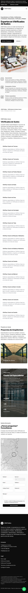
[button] (14, 454)
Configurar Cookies (5, 567)
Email (4, 482)
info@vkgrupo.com (5, 550)
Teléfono (17, 482)
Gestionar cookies (14, 4)
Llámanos (18, 41)
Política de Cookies (5, 561)
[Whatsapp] (24, 589)
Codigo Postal (6, 488)
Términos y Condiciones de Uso (11, 502)
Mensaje (5, 493)
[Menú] (26, 9)
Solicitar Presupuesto (7, 41)
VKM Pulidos (7, 8)
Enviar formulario (14, 505)
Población (17, 488)
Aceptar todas (4, 4)
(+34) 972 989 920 (5, 548)
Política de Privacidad (17, 501)
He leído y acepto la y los (14, 501)
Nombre (5, 476)
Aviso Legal (3, 558)
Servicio (17, 476)
